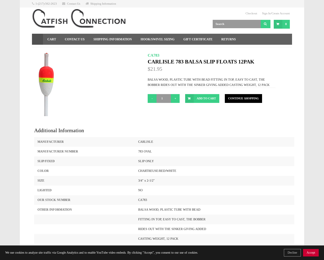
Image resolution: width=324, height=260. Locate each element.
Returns (228, 39)
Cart (51, 39)
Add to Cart (206, 98)
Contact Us (73, 3)
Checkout (251, 13)
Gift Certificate (197, 39)
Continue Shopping (243, 98)
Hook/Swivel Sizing (158, 39)
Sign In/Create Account (276, 13)
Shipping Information (103, 3)
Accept (311, 252)
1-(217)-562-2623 (46, 3)
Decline (292, 252)
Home (37, 39)
